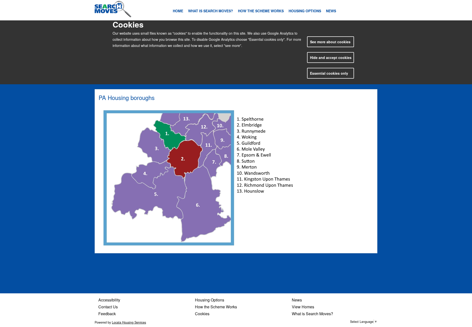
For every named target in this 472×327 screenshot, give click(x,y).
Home (178, 10)
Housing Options (305, 10)
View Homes (303, 307)
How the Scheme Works (261, 10)
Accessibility (109, 300)
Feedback (107, 313)
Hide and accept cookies (331, 57)
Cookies (202, 313)
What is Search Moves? (210, 10)
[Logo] (113, 9)
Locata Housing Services (129, 322)
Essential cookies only (329, 73)
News (331, 10)
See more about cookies (330, 41)
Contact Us (108, 307)
